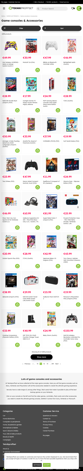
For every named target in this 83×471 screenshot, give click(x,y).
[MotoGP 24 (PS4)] (31, 45)
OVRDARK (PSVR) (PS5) (51, 141)
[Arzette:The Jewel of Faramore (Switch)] (31, 124)
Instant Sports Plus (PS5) (11, 258)
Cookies (45, 428)
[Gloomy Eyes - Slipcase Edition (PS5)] (72, 165)
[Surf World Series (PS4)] (72, 124)
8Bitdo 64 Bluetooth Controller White (49, 63)
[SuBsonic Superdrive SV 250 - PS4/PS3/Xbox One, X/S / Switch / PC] (31, 201)
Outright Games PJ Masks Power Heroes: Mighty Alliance (30, 102)
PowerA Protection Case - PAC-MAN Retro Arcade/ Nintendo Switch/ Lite (71, 220)
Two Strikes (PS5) (8, 181)
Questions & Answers (50, 416)
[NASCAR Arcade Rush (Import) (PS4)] (11, 84)
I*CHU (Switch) (28, 258)
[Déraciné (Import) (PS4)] (11, 280)
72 (44, 364)
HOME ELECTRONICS (13, 16)
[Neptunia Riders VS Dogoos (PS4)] (52, 241)
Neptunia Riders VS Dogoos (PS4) (49, 259)
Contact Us (46, 419)
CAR (4, 416)
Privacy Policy (48, 425)
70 (37, 364)
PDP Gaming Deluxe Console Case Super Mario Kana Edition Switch (50, 103)
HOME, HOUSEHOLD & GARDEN (12, 425)
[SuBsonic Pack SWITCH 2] (52, 280)
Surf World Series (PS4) (71, 141)
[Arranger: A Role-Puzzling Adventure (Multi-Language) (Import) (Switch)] (11, 124)
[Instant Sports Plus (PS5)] (11, 241)
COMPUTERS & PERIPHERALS (11, 422)
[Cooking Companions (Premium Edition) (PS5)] (11, 318)
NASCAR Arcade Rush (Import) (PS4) (10, 101)
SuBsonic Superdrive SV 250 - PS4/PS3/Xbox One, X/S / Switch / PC (31, 220)
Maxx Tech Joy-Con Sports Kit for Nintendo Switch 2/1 (10, 220)
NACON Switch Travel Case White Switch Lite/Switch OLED (30, 298)
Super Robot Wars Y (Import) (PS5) (50, 219)
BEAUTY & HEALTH (8, 437)
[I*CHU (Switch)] (31, 241)
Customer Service (14, 2)
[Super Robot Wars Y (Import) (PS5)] (52, 201)
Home (3, 16)
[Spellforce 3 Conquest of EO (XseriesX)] (52, 165)
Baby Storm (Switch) (50, 335)
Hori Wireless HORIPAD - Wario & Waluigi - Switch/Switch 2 (11, 64)
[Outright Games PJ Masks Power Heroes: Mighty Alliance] (31, 84)
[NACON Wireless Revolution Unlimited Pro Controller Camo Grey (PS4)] (72, 318)
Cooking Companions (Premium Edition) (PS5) (11, 336)
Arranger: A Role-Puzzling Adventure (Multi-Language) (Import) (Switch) (11, 143)
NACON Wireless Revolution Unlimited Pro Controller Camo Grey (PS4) (71, 338)
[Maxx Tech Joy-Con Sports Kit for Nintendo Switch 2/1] (11, 201)
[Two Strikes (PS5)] (11, 165)
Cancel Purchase (48, 431)
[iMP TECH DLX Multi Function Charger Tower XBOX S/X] (31, 318)
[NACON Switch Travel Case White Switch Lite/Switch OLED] (31, 280)
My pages (4, 2)
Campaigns (7, 440)
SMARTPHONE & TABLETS (10, 428)
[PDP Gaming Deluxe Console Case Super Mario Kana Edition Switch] (52, 84)
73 (47, 364)
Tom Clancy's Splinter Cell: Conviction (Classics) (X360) (71, 260)
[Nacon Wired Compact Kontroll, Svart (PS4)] (31, 165)
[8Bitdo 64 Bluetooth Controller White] (52, 45)
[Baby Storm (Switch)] (52, 318)
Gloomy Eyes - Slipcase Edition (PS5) (71, 182)
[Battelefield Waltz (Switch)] (72, 45)
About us (6, 449)
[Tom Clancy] (72, 241)
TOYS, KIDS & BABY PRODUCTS (12, 434)
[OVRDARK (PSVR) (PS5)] (52, 124)
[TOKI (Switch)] (72, 84)
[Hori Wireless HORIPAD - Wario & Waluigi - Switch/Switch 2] (11, 45)
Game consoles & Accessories (28, 16)
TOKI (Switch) (68, 101)
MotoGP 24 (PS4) (29, 62)
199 (53, 364)
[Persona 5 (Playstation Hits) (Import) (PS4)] (72, 280)
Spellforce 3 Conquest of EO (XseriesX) (51, 182)
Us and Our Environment (11, 452)
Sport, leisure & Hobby (10, 431)
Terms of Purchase (49, 422)
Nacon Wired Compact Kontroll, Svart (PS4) (30, 182)
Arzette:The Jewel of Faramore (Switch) (29, 142)
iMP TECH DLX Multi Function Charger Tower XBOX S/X (31, 337)
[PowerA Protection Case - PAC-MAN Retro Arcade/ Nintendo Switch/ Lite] (72, 201)
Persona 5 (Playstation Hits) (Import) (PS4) (71, 298)
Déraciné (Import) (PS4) (11, 297)
